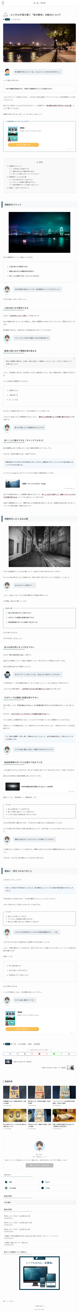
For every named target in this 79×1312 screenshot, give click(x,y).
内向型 (29, 1044)
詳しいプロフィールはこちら (39, 1165)
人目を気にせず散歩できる (21, 169)
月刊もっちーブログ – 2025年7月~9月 (17, 1230)
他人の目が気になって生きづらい (23, 180)
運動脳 (22, 128)
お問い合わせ (39, 1306)
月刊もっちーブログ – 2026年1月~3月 (17, 1217)
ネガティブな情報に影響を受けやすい (24, 182)
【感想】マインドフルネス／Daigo (33, 484)
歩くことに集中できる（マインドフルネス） (26, 174)
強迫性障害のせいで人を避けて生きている (25, 185)
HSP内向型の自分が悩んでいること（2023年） (37, 786)
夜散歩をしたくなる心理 (17, 177)
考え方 (7, 19)
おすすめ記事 (21, 1044)
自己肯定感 (37, 1044)
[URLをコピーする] (69, 1054)
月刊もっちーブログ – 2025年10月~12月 (18, 1223)
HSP (15, 1044)
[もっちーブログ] (39, 3)
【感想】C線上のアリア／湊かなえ (16, 1243)
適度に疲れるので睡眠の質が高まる (23, 171)
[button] (10, 1054)
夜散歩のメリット (15, 166)
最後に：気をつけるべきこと (19, 188)
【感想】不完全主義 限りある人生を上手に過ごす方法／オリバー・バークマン (31, 1237)
